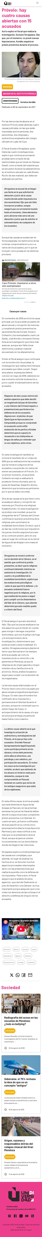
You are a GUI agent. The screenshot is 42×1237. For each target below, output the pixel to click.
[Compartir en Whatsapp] (17, 975)
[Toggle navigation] (37, 3)
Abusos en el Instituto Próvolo (19, 93)
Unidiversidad (10, 101)
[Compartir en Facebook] (24, 975)
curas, (34, 949)
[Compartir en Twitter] (11, 975)
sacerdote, (8, 956)
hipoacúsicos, (9, 962)
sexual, (25, 949)
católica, (28, 956)
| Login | (29, 1230)
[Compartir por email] (30, 975)
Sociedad (7, 87)
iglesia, (18, 956)
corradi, (21, 962)
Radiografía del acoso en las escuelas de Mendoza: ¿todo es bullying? (21, 1021)
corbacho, (31, 962)
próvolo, (7, 949)
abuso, (16, 949)
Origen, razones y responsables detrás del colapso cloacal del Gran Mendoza (18, 1145)
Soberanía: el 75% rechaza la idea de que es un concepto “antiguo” (20, 1082)
